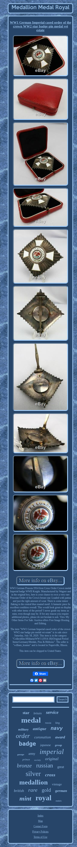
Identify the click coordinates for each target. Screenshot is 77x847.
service (52, 712)
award (60, 737)
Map (40, 820)
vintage (57, 784)
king (57, 722)
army (31, 753)
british (19, 791)
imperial (52, 751)
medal (31, 720)
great (60, 767)
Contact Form (40, 826)
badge (27, 743)
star (26, 712)
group (58, 745)
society (37, 760)
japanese (45, 745)
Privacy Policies (40, 831)
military (23, 729)
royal (43, 798)
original (51, 759)
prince (26, 759)
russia (48, 722)
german (61, 791)
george (20, 754)
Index (40, 815)
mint (25, 798)
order (23, 735)
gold (46, 790)
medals (59, 801)
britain (38, 713)
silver (33, 773)
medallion (33, 782)
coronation (42, 737)
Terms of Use (40, 836)
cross (50, 774)
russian (44, 765)
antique (39, 728)
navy (57, 728)
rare (32, 790)
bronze (24, 766)
